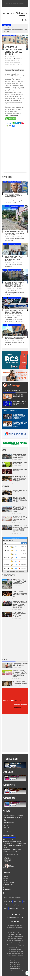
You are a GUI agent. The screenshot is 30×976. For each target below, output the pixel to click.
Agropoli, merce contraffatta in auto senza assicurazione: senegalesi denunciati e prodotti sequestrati (14, 312)
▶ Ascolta (8, 70)
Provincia (10, 28)
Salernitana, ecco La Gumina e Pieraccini (19, 470)
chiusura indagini (10, 60)
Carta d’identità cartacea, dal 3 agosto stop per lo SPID (19, 682)
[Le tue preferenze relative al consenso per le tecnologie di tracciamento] (27, 973)
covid (10, 901)
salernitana (11, 908)
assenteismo (18, 58)
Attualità (5, 878)
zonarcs (19, 181)
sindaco (23, 908)
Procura (7, 64)
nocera (10, 905)
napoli (5, 905)
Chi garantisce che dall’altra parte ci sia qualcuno (20, 664)
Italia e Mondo (7, 889)
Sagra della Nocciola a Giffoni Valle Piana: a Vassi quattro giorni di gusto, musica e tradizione (14, 233)
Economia (5, 486)
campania (11, 897)
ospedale (19, 905)
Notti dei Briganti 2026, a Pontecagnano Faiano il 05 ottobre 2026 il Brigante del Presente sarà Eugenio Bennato (19, 673)
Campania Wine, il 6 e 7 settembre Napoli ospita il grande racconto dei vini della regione (14, 845)
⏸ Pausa (15, 70)
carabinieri (17, 897)
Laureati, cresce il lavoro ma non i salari (20, 491)
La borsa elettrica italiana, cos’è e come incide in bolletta (20, 403)
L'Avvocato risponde (10, 410)
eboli (20, 901)
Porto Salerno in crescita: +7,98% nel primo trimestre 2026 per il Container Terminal (19, 509)
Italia (24, 901)
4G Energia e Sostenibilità (11, 390)
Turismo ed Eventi (8, 575)
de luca (15, 901)
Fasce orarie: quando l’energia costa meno (18, 395)
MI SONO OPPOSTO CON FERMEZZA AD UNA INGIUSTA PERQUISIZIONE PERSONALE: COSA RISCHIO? (19, 417)
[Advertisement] (15, 152)
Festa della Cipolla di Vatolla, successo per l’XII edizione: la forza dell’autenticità (19, 615)
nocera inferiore (15, 62)
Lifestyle (5, 659)
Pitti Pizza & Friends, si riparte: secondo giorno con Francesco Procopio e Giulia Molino (19, 594)
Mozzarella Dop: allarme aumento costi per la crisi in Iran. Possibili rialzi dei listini (19, 518)
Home (5, 28)
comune (6, 901)
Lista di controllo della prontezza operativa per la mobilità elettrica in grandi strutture (19, 500)
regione (5, 908)
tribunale (12, 66)
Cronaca (5, 876)
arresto (5, 897)
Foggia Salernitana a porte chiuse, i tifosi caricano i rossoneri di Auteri (19, 455)
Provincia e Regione (11, 35)
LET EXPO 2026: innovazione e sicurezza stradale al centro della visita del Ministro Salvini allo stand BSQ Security (20, 528)
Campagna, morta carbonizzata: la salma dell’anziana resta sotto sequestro (15, 338)
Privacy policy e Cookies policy (17, 3)
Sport (4, 450)
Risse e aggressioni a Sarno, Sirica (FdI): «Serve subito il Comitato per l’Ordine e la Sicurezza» (14, 195)
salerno (18, 908)
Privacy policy (8, 831)
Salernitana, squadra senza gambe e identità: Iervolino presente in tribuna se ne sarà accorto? (19, 479)
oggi (14, 905)
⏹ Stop (22, 70)
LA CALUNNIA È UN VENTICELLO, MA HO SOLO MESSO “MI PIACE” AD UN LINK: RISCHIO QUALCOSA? (20, 424)
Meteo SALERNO (15, 538)
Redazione (19, 199)
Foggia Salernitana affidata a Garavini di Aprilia (19, 463)
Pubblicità (6, 827)
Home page (8, 3)
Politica (5, 880)
